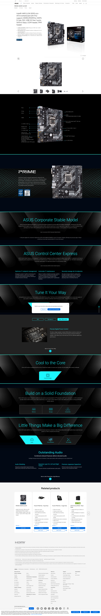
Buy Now (41, 528)
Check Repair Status (66, 575)
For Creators (16, 582)
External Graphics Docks (30, 592)
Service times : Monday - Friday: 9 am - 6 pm (68, 584)
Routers (27, 596)
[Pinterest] (56, 608)
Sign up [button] (31, 608)
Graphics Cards (29, 580)
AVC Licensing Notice (54, 597)
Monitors (16, 589)
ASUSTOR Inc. (53, 582)
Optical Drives (28, 589)
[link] (16, 3)
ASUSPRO (53, 594)
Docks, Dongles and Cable (43, 594)
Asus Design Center (54, 592)
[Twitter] (49, 608)
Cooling (27, 583)
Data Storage (28, 590)
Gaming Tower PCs (17, 596)
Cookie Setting (75, 612)
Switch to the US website (54, 309)
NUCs (27, 573)
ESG (76, 573)
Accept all (95, 612)
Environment (77, 575)
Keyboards (40, 582)
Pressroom (53, 580)
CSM (37, 569)
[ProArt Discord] (68, 608)
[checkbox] (83, 55)
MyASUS (64, 590)
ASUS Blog (53, 599)
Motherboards (29, 578)
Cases (27, 582)
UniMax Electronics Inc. (55, 585)
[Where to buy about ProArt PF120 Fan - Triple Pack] (48, 530)
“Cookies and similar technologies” (36, 614)
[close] (67, 304)
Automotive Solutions (54, 596)
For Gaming (16, 585)
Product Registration (66, 578)
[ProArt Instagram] (64, 608)
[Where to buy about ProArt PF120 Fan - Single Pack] (66, 530)
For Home (16, 578)
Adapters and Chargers (43, 592)
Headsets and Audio (42, 585)
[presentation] (48, 530)
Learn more (23, 528)
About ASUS (53, 573)
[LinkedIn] (53, 608)
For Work (16, 580)
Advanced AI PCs (54, 590)
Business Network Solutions (43, 578)
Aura (51, 603)
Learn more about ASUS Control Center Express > (50, 265)
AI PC (52, 589)
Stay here (44, 309)
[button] (75, 1)
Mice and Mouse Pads (42, 583)
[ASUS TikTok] (60, 608)
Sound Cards (28, 587)
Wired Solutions (41, 576)
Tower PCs (16, 594)
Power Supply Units (29, 585)
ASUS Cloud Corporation (55, 583)
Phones (15, 575)
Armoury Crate (53, 601)
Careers (52, 575)
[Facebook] (45, 608)
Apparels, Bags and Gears (43, 589)
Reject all (85, 612)
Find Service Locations (67, 576)
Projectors (16, 591)
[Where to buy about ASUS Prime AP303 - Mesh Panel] (84, 530)
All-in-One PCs (16, 592)
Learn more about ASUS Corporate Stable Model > (50, 232)
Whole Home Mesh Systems (43, 573)
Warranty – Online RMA (67, 573)
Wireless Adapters (42, 575)
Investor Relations (54, 578)
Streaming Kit (41, 587)
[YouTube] (41, 608)
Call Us (64, 582)
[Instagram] (38, 608)
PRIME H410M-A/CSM (20, 6)
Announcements (53, 576)
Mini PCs (28, 575)
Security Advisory (66, 586)
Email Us (64, 580)
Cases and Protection (42, 590)
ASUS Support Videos (67, 588)
